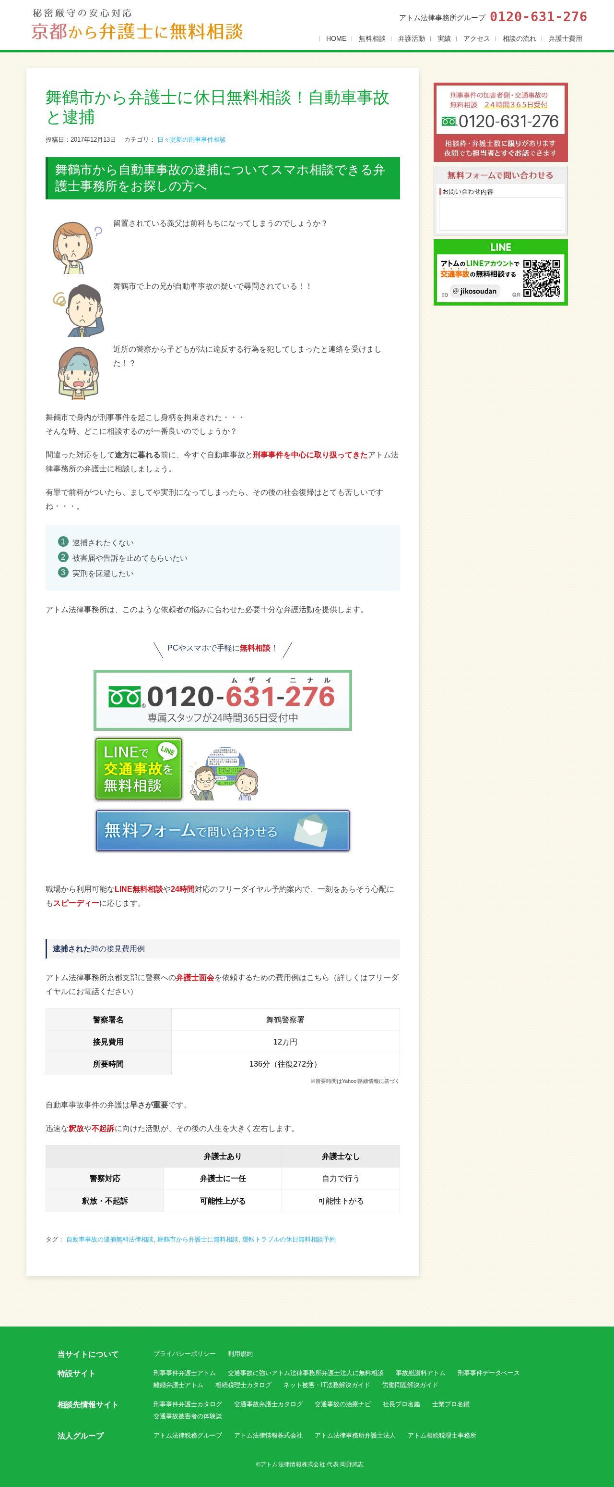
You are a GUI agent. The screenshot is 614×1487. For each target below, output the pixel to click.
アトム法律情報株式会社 (268, 1435)
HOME (336, 38)
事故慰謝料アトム (421, 1372)
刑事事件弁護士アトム (185, 1372)
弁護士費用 (565, 38)
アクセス (476, 38)
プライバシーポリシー (185, 1353)
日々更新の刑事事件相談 (191, 139)
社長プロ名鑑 (401, 1404)
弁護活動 (411, 38)
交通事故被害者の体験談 (188, 1416)
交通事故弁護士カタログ (268, 1404)
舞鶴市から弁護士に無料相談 (197, 1239)
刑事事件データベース (489, 1372)
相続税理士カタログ (243, 1385)
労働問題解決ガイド (410, 1385)
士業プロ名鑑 (451, 1404)
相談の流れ (519, 38)
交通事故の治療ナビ (343, 1404)
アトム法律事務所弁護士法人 (355, 1435)
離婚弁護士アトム (178, 1385)
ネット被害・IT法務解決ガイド (326, 1385)
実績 (444, 38)
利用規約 (240, 1353)
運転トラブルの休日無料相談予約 (289, 1239)
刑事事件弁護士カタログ (188, 1404)
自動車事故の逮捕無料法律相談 (110, 1239)
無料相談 (372, 38)
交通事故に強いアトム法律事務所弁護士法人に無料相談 (306, 1372)
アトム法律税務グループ (188, 1435)
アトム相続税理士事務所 (442, 1435)
